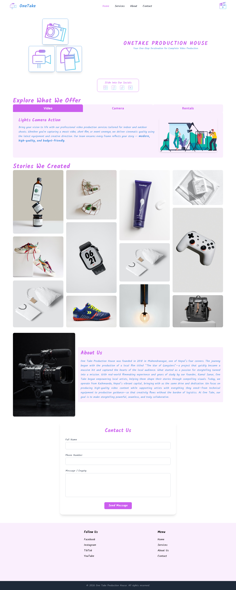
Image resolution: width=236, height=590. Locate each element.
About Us (163, 550)
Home (105, 6)
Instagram (90, 545)
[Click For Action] (223, 6)
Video (48, 108)
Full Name (71, 439)
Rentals (188, 108)
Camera (118, 108)
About (133, 6)
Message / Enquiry (75, 470)
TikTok (88, 550)
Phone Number (73, 455)
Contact (147, 6)
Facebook (89, 539)
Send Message (118, 505)
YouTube (89, 556)
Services (120, 6)
